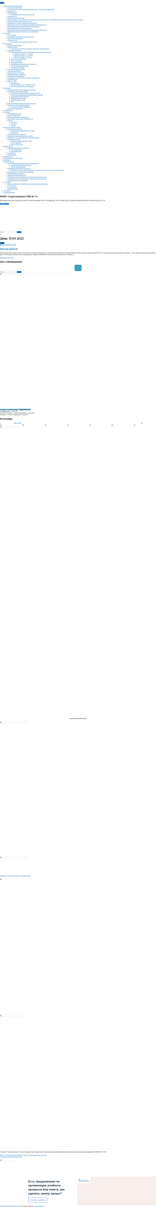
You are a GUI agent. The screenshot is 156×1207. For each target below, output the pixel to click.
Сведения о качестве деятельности (20, 119)
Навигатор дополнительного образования (15, 876)
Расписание (8, 110)
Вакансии (7, 160)
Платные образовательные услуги (19, 21)
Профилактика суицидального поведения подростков (26, 177)
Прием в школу (12, 47)
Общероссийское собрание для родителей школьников (27, 184)
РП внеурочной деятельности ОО (23, 14)
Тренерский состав (18, 100)
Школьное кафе (16, 62)
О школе (6, 112)
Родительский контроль (19, 66)
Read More (3, 258)
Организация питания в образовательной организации (27, 30)
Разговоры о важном (14, 129)
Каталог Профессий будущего (78, 718)
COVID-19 (14, 122)
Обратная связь (9, 192)
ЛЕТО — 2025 (12, 81)
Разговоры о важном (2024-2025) (22, 131)
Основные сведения (14, 8)
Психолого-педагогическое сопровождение (23, 138)
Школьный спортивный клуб (17, 91)
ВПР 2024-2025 (12, 189)
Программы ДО (16, 150)
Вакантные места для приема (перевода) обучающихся (26, 25)
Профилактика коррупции (13, 158)
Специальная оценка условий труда (24, 42)
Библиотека (8, 156)
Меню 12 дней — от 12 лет (23, 55)
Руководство (12, 16)
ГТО (12, 102)
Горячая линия (12, 79)
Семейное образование (16, 76)
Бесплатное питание (18, 59)
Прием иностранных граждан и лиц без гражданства (30, 49)
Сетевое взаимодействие (20, 107)
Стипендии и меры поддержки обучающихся (23, 26)
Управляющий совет (14, 114)
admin (12, 258)
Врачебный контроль (18, 98)
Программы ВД (16, 151)
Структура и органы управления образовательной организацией (30, 9)
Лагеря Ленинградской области (22, 86)
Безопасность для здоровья (17, 180)
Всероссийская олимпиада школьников (21, 103)
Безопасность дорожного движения (20, 172)
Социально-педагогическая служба (20, 136)
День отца (14, 132)
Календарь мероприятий (20, 97)
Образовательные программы (18, 148)
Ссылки (13, 124)
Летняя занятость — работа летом (23, 85)
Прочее (10, 120)
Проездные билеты (14, 71)
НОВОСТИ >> (4, 203)
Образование (12, 13)
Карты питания (16, 61)
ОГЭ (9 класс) (11, 185)
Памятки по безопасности (16, 175)
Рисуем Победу (9, 248)
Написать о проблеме (37, 1200)
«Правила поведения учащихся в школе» (21, 90)
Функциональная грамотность (18, 117)
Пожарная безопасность (16, 174)
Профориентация (13, 139)
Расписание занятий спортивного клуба (25, 93)
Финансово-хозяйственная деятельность (22, 23)
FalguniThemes (39, 1206)
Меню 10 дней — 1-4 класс (23, 54)
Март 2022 (17, 423)
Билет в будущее (17, 144)
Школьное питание (14, 50)
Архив (13, 126)
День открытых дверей (15, 73)
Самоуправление (13, 115)
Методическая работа (15, 38)
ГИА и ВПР (7, 182)
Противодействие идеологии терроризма (22, 163)
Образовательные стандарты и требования (23, 32)
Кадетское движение (15, 108)
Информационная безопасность (19, 168)
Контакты (7, 191)
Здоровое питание (17, 67)
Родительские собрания (16, 69)
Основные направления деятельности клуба (27, 95)
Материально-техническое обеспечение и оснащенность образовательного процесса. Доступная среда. (45, 20)
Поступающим (16, 143)
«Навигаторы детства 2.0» (16, 134)
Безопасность (9, 162)
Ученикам (7, 88)
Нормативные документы (16, 74)
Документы (11, 11)
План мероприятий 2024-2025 (21, 141)
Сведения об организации (13, 6)
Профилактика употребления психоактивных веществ (27, 179)
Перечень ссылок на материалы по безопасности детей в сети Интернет (37, 170)
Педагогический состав (15, 18)
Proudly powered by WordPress (11, 1206)
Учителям (7, 33)
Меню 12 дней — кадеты (23, 57)
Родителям (8, 43)
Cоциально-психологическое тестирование (23, 78)
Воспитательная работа (12, 127)
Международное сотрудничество (19, 28)
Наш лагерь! (15, 83)
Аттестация (11, 35)
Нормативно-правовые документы (23, 64)
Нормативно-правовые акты (21, 165)
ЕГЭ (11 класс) (12, 187)
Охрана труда (12, 40)
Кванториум (8, 146)
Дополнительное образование (18, 105)
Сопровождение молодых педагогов (20, 37)
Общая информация (14, 45)
